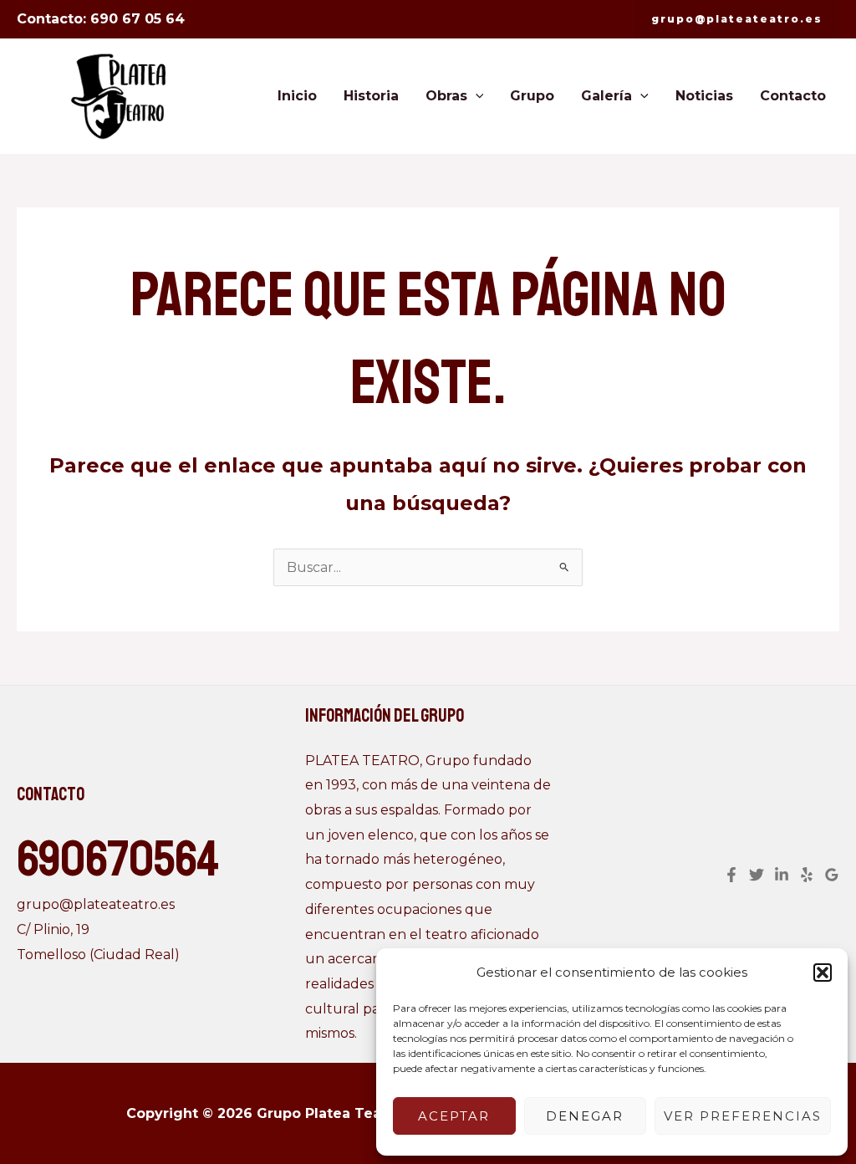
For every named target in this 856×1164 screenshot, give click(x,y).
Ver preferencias (743, 1116)
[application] (475, 96)
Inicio (297, 96)
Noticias (704, 96)
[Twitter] (756, 874)
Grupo (532, 96)
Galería (606, 96)
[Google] (831, 874)
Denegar (585, 1116)
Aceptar (454, 1116)
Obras (446, 96)
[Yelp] (806, 874)
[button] (822, 972)
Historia (371, 96)
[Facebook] (731, 874)
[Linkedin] (781, 874)
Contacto (793, 96)
